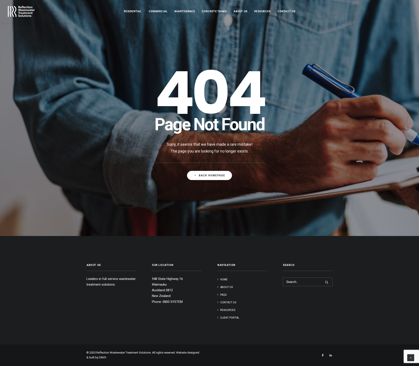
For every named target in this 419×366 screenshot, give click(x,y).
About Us (240, 11)
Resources (262, 11)
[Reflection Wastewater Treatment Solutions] (21, 11)
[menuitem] (133, 11)
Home (224, 279)
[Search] (308, 282)
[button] (326, 282)
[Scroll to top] (410, 357)
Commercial (158, 11)
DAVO (102, 357)
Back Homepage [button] (212, 175)
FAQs (223, 294)
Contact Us (286, 11)
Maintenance (184, 11)
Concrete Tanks (214, 11)
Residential (133, 11)
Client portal (229, 317)
